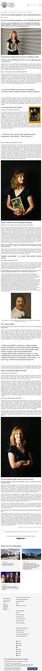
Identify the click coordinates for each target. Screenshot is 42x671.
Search (27, 5)
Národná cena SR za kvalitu (22, 628)
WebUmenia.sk (24, 321)
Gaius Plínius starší (4, 83)
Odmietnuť (17, 668)
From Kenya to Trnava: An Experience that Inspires (8, 564)
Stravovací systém (20, 614)
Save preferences (9, 668)
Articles (5, 12)
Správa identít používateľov (22, 599)
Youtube (19, 651)
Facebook (20, 643)
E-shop (19, 641)
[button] (40, 5)
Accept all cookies (32, 668)
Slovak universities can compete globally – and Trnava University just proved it (10, 588)
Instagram (20, 645)
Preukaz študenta (20, 616)
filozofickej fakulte (28, 326)
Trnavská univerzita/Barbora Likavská (33, 527)
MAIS (17, 603)
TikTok (19, 655)
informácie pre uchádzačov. (32, 531)
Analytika (7, 664)
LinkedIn (19, 649)
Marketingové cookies (9, 665)
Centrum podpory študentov (22, 634)
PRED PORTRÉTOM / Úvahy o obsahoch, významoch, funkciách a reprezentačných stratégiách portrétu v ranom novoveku (21, 60)
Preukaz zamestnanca (21, 618)
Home (1, 12)
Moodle (17, 612)
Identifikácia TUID (20, 601)
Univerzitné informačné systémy (23, 597)
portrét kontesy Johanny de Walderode (26, 263)
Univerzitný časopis (20, 622)
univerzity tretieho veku (36, 513)
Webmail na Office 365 (21, 605)
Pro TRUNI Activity (20, 632)
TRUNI (6, 663)
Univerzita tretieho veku (21, 636)
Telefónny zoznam (20, 620)
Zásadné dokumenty (20, 630)
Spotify (19, 653)
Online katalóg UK (20, 610)
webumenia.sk (23, 527)
